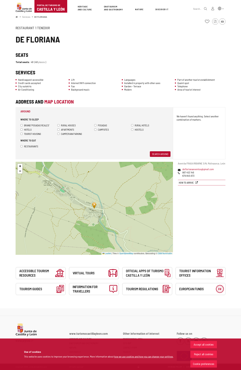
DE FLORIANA (40, 16)
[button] (221, 8)
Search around (160, 154)
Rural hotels (142, 125)
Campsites (103, 129)
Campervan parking (71, 133)
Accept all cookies (204, 344)
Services (26, 16)
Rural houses (68, 125)
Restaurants (31, 146)
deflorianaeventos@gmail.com (198, 169)
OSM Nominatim (165, 253)
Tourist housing (32, 133)
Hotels (28, 129)
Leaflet (107, 253)
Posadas (102, 125)
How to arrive (186, 182)
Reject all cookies (203, 354)
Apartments (67, 129)
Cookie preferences (203, 364)
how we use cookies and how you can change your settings (143, 356)
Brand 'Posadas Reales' (36, 125)
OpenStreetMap (126, 253)
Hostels (139, 129)
